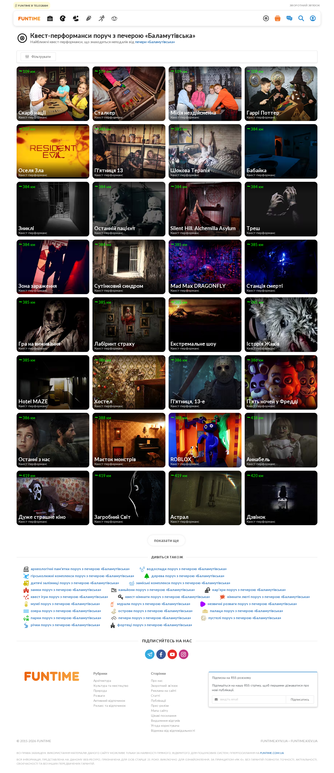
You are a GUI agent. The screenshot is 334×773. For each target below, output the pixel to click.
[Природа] (76, 18)
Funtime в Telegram (32, 5)
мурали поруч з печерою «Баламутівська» (153, 603)
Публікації (158, 700)
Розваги (99, 695)
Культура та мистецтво (110, 685)
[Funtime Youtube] (173, 654)
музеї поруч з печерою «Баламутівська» (65, 603)
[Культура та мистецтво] (63, 18)
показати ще (166, 540)
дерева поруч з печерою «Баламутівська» (187, 576)
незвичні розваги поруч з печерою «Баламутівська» (252, 603)
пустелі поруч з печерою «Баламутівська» (244, 617)
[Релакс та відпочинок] (114, 18)
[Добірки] (277, 18)
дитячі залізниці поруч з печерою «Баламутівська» (75, 583)
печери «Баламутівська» (155, 41)
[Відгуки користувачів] (289, 18)
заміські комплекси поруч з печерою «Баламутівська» (183, 583)
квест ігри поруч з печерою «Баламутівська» (69, 596)
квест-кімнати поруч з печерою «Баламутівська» (167, 596)
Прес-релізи (160, 705)
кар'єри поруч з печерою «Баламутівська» (249, 589)
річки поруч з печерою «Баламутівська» (65, 625)
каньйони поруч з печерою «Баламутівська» (156, 589)
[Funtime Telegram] (150, 654)
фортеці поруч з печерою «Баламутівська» (154, 625)
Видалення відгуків (165, 720)
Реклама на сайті (163, 690)
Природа (100, 690)
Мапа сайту (159, 710)
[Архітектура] (50, 18)
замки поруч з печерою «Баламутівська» (66, 589)
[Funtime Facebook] (162, 654)
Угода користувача (165, 725)
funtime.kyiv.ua (275, 741)
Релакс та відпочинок (109, 705)
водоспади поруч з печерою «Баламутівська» (187, 568)
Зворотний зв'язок (305, 5)
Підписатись (300, 699)
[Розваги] (89, 18)
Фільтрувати (40, 56)
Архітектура (102, 680)
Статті (155, 695)
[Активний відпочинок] (101, 18)
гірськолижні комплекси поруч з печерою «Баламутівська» (82, 576)
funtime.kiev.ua (304, 741)
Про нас (157, 680)
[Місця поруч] (266, 18)
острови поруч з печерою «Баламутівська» (155, 610)
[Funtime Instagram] (184, 654)
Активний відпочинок (109, 700)
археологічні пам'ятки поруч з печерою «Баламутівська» (80, 568)
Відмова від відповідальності (173, 730)
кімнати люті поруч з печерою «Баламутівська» (268, 596)
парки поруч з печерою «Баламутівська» (66, 617)
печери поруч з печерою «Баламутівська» (154, 617)
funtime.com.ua (272, 753)
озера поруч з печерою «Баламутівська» (66, 610)
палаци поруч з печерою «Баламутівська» (246, 610)
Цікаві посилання (163, 715)
